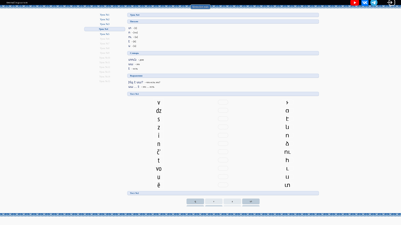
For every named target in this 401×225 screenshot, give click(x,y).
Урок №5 (104, 34)
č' (159, 152)
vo (159, 168)
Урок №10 (104, 57)
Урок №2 (104, 19)
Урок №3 (104, 24)
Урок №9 (104, 53)
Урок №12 (104, 67)
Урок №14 (104, 76)
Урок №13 (104, 72)
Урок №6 (104, 38)
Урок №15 (104, 81)
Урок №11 (104, 62)
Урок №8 (104, 48)
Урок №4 (103, 29)
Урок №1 (104, 14)
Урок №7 (104, 43)
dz (158, 110)
